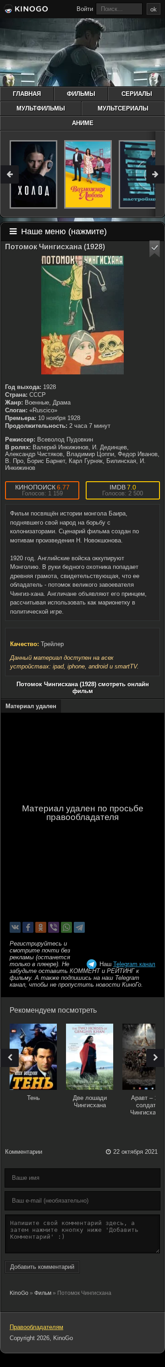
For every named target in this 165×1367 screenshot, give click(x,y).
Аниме (83, 123)
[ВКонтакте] (15, 927)
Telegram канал (134, 964)
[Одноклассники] (40, 927)
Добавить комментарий (42, 1266)
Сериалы (136, 93)
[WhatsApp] (66, 927)
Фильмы (81, 93)
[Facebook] (27, 927)
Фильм (42, 1293)
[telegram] (79, 927)
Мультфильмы (40, 108)
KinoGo (19, 1293)
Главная (27, 93)
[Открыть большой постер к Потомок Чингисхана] (82, 315)
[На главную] (25, 10)
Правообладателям (36, 1327)
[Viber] (53, 927)
